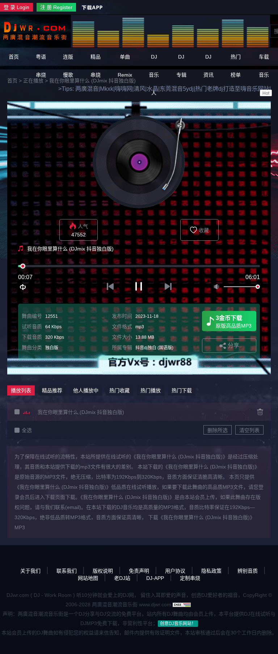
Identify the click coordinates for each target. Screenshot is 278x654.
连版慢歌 (68, 66)
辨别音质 (247, 571)
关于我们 (30, 571)
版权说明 (103, 571)
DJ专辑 (181, 66)
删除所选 (217, 430)
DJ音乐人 (154, 75)
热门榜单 (236, 66)
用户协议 (175, 571)
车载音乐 (264, 75)
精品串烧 (95, 66)
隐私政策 (211, 571)
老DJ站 (122, 578)
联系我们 (66, 571)
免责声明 (139, 571)
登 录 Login (16, 7)
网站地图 (88, 578)
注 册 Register (56, 7)
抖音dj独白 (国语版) (154, 347)
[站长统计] (182, 604)
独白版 (51, 347)
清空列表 (249, 430)
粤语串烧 (41, 66)
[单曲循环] (23, 287)
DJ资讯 (208, 66)
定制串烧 (190, 578)
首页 (14, 57)
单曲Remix (125, 66)
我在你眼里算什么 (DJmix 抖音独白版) (81, 412)
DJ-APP (155, 578)
